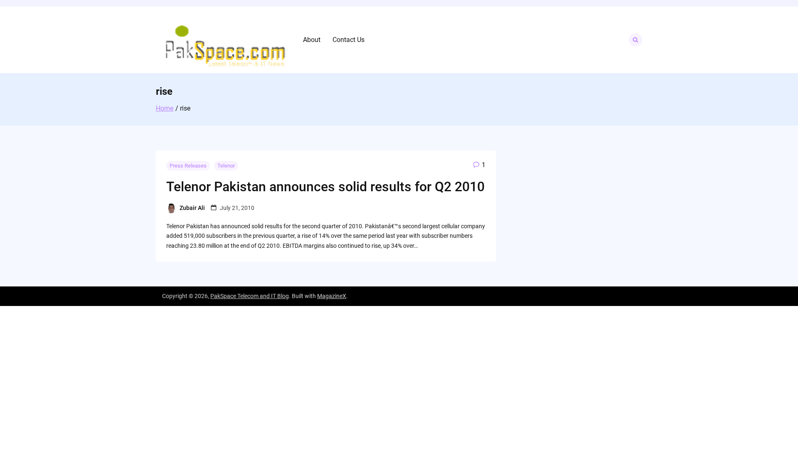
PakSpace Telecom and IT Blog (249, 296)
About (311, 40)
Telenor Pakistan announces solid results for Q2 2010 (325, 187)
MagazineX (331, 296)
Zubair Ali (192, 208)
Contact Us (348, 40)
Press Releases (188, 166)
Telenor (226, 166)
